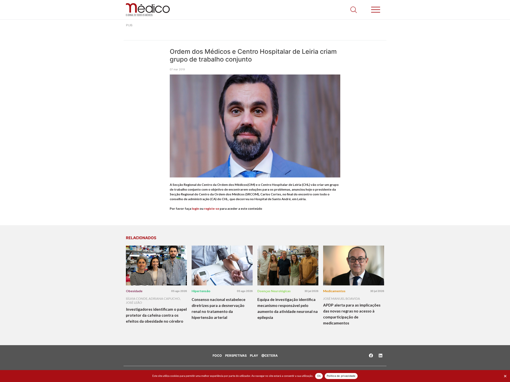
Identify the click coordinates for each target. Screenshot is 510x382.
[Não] (505, 376)
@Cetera (269, 356)
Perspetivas (236, 356)
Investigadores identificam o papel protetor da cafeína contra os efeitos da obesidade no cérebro (156, 315)
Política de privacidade (341, 375)
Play (254, 356)
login (195, 208)
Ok (319, 375)
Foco (217, 356)
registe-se (211, 208)
